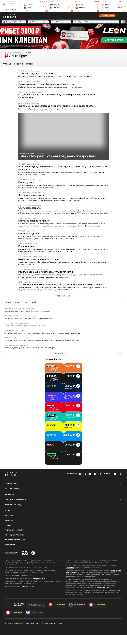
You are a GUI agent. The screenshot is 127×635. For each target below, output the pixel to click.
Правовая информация (15, 540)
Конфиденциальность (14, 535)
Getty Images (116, 571)
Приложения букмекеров (15, 499)
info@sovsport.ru (39, 579)
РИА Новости (71, 573)
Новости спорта (12, 483)
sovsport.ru (70, 568)
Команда (9, 520)
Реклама (8, 525)
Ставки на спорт (12, 489)
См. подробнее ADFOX (102, 587)
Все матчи (11, 9)
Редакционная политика (16, 530)
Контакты (9, 515)
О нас (7, 510)
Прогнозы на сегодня (14, 505)
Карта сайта (10, 545)
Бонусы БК (9, 494)
